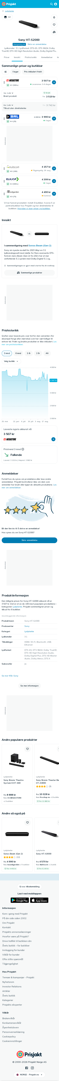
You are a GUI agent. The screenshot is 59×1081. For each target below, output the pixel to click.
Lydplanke (9, 11)
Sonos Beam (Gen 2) (39, 245)
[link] (29, 251)
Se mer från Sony (10, 675)
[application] (29, 394)
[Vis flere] (4, 82)
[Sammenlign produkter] (54, 32)
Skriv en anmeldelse (37, 44)
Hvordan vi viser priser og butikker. (33, 208)
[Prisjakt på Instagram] (32, 1067)
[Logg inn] (55, 4)
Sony (26, 626)
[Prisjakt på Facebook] (26, 1067)
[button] (7, 17)
